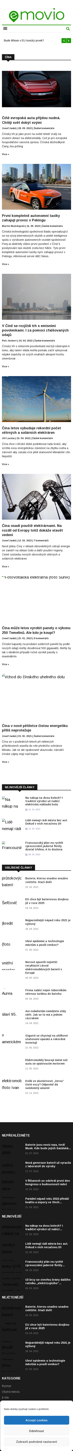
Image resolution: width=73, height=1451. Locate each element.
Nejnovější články (19, 787)
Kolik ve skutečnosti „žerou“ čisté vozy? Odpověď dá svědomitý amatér (44, 1084)
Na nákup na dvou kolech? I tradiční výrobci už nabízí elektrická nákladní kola (44, 801)
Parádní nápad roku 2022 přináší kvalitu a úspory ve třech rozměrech (47, 1202)
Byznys (6, 1385)
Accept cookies (36, 1420)
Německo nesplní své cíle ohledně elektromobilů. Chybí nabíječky (32, 40)
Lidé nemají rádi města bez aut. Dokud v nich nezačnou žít (46, 822)
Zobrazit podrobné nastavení (36, 1442)
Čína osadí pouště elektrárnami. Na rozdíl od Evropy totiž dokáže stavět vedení (32, 530)
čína (8, 57)
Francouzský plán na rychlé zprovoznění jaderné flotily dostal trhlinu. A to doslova (44, 846)
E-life (5, 1397)
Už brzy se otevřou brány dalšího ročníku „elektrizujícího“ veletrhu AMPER (47, 1283)
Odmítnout (36, 1431)
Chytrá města (10, 1391)
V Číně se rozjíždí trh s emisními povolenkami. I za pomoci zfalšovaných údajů (35, 330)
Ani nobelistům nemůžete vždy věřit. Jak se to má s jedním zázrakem (45, 1015)
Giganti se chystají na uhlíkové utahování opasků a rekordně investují (46, 1039)
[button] (5, 28)
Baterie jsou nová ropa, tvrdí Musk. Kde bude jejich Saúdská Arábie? (46, 1148)
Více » (5, 154)
